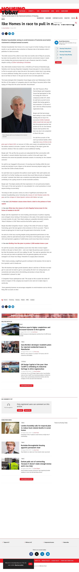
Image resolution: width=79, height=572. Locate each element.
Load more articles (26, 385)
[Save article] (50, 33)
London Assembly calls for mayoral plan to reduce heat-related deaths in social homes (36, 428)
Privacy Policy (46, 560)
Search (76, 23)
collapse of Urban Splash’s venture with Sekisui (23, 197)
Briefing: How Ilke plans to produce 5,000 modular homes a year (28, 243)
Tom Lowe (36, 351)
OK (30, 564)
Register (67, 18)
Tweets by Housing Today (60, 422)
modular (32, 299)
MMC (27, 299)
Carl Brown (34, 332)
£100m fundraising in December (21, 62)
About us (37, 560)
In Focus (24, 361)
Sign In (73, 18)
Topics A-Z (6, 542)
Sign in (32, 30)
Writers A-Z (29, 542)
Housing (17, 299)
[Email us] (48, 554)
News (21, 324)
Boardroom (40, 18)
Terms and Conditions (67, 560)
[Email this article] (12, 33)
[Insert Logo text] (13, 14)
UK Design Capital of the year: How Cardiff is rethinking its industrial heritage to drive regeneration (34, 366)
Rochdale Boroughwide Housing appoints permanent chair (33, 446)
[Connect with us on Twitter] (37, 554)
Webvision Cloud (43, 566)
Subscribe (48, 18)
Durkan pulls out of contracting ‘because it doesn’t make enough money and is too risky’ (36, 463)
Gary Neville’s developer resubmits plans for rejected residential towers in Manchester (36, 347)
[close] (51, 30)
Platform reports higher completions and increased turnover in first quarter (34, 328)
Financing (11, 299)
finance (5, 299)
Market (22, 299)
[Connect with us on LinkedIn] (42, 554)
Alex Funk (36, 432)
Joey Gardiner (6, 28)
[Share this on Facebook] (3, 33)
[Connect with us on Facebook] (31, 554)
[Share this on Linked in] (9, 33)
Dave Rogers (37, 468)
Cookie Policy (55, 560)
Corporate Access (58, 18)
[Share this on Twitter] (6, 33)
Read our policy (19, 565)
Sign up (58, 62)
